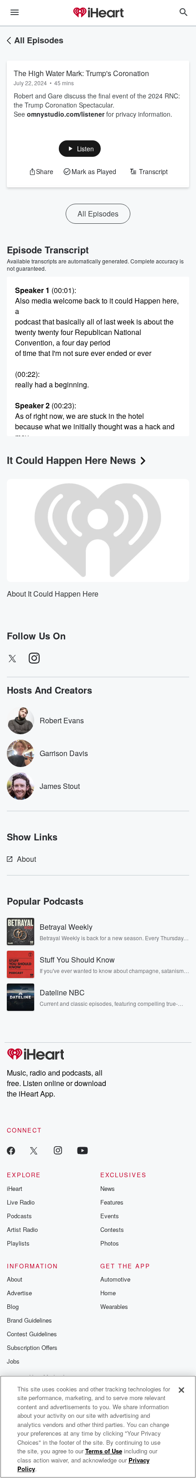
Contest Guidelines (32, 1333)
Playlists (18, 1243)
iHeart (14, 1188)
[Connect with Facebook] (11, 1150)
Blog (13, 1306)
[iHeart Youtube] (82, 1150)
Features (112, 1202)
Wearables (114, 1306)
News (107, 1188)
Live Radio (21, 1202)
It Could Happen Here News (71, 460)
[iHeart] (98, 13)
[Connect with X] (33, 1150)
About (26, 859)
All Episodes (38, 40)
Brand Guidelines (29, 1320)
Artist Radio (22, 1229)
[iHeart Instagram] (58, 1150)
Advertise (19, 1292)
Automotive (115, 1279)
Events (109, 1215)
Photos (109, 1243)
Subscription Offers (32, 1347)
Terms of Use (103, 1451)
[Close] (181, 1390)
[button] (80, 148)
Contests (112, 1229)
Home (108, 1292)
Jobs (13, 1361)
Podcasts (19, 1215)
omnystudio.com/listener (65, 113)
